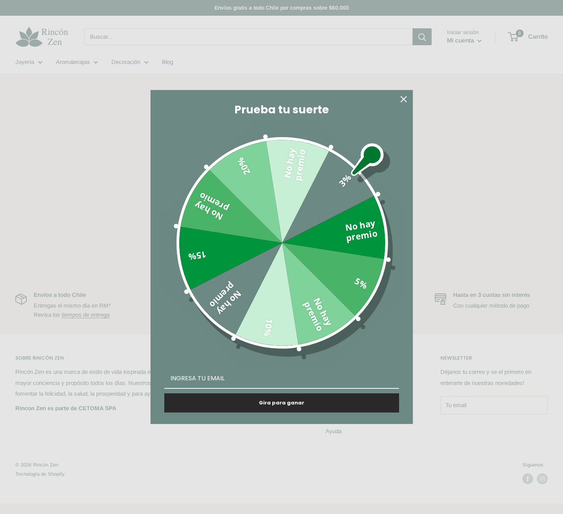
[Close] (403, 99)
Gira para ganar (281, 402)
